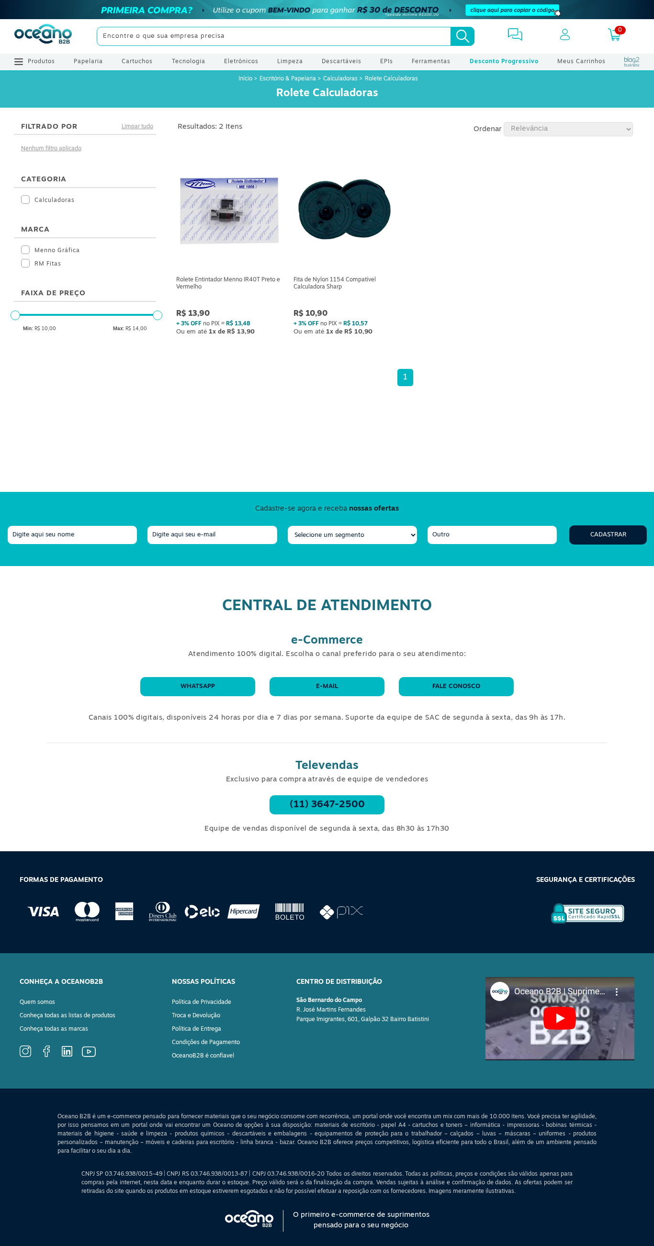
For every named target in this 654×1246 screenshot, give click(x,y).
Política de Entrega (196, 1029)
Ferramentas (431, 62)
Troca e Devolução (196, 1016)
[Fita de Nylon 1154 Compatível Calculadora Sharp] (346, 211)
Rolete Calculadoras (391, 79)
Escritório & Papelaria (287, 79)
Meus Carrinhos (581, 62)
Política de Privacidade (201, 1002)
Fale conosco (456, 686)
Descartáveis (341, 62)
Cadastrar (608, 535)
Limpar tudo (137, 127)
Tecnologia (188, 62)
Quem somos (37, 1002)
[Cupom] (327, 9)
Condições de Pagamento (206, 1043)
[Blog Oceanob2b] (632, 62)
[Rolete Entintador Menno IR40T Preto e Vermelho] (229, 211)
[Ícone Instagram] (25, 1055)
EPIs (386, 62)
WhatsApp (197, 686)
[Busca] (462, 36)
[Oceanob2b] (43, 36)
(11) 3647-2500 (327, 805)
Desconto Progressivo (504, 62)
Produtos (41, 62)
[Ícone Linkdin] (67, 1055)
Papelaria (88, 62)
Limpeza (290, 62)
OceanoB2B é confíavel (203, 1056)
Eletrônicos (241, 62)
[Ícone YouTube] (89, 1055)
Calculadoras (340, 79)
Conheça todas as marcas (54, 1029)
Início (246, 79)
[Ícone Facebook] (46, 1055)
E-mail (327, 686)
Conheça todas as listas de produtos (67, 1016)
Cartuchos (137, 62)
